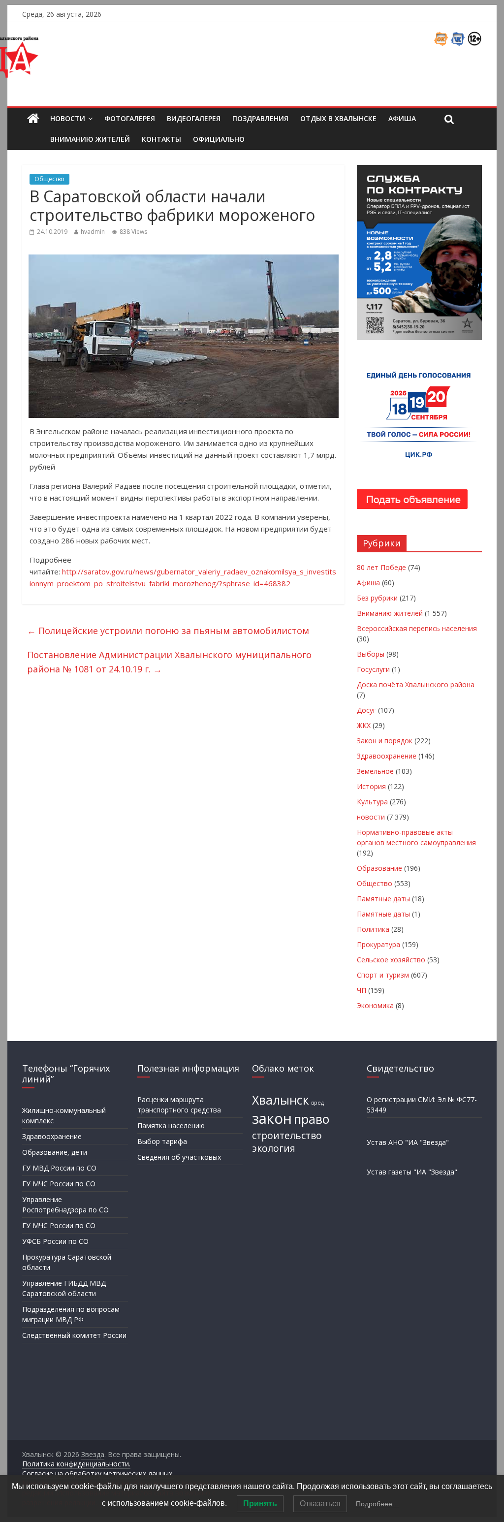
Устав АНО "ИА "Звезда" (408, 1142)
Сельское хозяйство (391, 959)
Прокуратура (378, 944)
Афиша (402, 118)
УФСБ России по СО (55, 1241)
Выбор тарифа (162, 1141)
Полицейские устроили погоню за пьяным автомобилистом (168, 630)
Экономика (375, 1005)
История (371, 786)
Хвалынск (280, 1100)
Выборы (370, 654)
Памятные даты (383, 898)
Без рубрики (377, 597)
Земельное (375, 771)
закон (272, 1118)
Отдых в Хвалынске (338, 118)
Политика (373, 929)
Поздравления (260, 118)
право (311, 1119)
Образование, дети (54, 1152)
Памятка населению (171, 1125)
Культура (372, 801)
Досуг (366, 710)
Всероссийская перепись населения (417, 628)
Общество (49, 179)
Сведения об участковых (179, 1157)
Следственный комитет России (74, 1335)
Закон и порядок (384, 740)
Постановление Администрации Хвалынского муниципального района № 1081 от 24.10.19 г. (169, 662)
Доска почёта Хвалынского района (415, 684)
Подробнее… (377, 1504)
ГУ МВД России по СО (59, 1168)
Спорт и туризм (383, 975)
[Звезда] (33, 118)
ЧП (361, 990)
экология (273, 1148)
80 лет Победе (381, 567)
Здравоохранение (386, 756)
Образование (379, 868)
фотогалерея (129, 118)
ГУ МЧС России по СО (58, 1183)
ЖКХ (364, 725)
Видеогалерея (193, 118)
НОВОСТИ (67, 118)
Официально (219, 139)
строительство (287, 1135)
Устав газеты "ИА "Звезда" (412, 1171)
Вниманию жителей (90, 139)
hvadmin (93, 231)
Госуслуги (373, 669)
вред (317, 1102)
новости (371, 817)
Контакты (161, 139)
